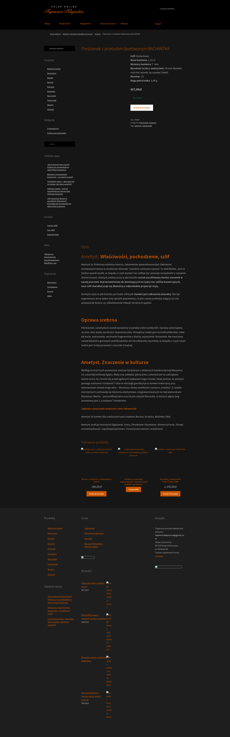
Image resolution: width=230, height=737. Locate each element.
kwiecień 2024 (53, 234)
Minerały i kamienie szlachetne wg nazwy (78, 34)
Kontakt (88, 538)
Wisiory (50, 105)
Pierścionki (143, 123)
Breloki (50, 78)
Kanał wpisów (50, 257)
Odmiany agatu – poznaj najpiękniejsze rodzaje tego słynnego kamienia (58, 191)
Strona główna (55, 34)
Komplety (51, 91)
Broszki (50, 82)
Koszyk (50, 291)
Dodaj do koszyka (141, 107)
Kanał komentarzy (51, 260)
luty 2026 (51, 230)
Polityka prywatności (94, 533)
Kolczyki (50, 87)
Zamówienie (52, 287)
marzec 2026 (52, 225)
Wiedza (124, 23)
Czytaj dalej (133, 489)
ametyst (137, 126)
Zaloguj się (48, 254)
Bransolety (51, 73)
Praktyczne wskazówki (56, 133)
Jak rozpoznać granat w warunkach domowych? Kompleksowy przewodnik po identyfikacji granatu (59, 202)
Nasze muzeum (108, 23)
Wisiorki (50, 109)
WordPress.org (50, 263)
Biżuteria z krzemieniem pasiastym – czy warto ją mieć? (60, 175)
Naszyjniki (51, 96)
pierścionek (147, 126)
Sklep (47, 23)
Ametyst (97, 34)
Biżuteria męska (54, 69)
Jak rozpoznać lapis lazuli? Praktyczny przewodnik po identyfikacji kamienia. (58, 167)
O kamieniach (53, 128)
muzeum (159, 556)
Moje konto (65, 23)
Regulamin (85, 23)
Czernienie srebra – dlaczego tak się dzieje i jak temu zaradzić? (60, 182)
